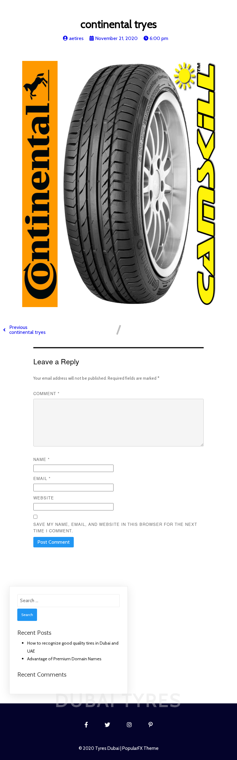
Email (42, 478)
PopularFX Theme (140, 748)
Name (41, 459)
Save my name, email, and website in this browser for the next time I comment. (115, 527)
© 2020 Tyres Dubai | (100, 748)
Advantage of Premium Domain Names (64, 659)
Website (43, 498)
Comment (46, 393)
